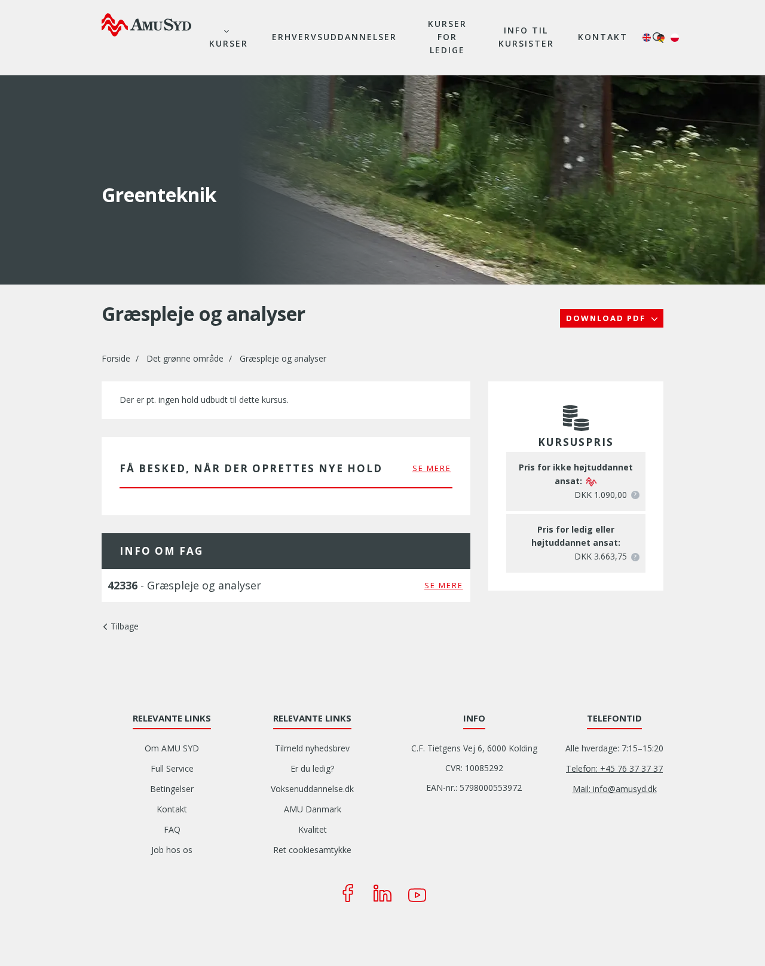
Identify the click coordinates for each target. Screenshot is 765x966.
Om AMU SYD (172, 748)
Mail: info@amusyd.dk (615, 788)
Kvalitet (312, 829)
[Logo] (146, 24)
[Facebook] (348, 893)
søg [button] (658, 37)
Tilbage (125, 626)
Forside (116, 358)
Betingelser (172, 788)
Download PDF (607, 318)
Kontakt (603, 36)
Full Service (172, 768)
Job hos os (171, 849)
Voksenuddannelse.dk (312, 788)
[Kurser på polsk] (675, 37)
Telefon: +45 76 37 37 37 (614, 768)
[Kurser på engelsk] (646, 37)
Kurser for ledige (447, 37)
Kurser (228, 43)
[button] (635, 495)
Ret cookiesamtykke (312, 849)
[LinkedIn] (382, 893)
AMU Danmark (312, 809)
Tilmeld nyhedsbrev (312, 748)
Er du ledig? (312, 768)
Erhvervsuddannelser (334, 36)
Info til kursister (526, 37)
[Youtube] (417, 893)
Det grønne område (185, 358)
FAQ (172, 829)
